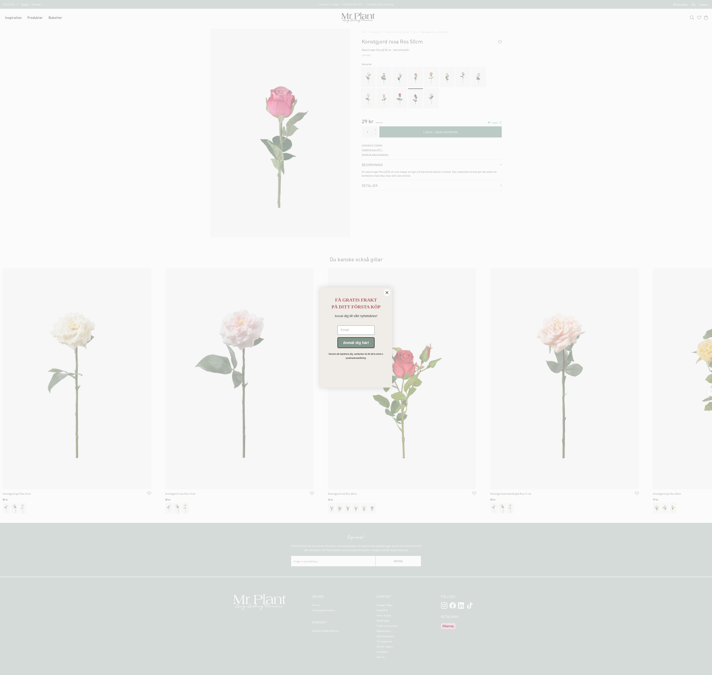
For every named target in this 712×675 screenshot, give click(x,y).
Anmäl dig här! (356, 343)
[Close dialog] (387, 293)
